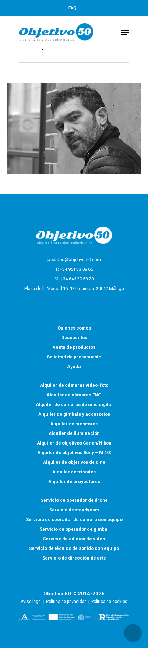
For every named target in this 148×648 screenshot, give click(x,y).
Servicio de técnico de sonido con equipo (74, 548)
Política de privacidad (66, 601)
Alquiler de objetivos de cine (74, 462)
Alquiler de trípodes (74, 471)
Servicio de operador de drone (74, 500)
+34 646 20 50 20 (77, 278)
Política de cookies (109, 601)
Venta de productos (74, 347)
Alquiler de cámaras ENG (74, 394)
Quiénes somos (74, 328)
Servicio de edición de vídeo (74, 538)
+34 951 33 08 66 (76, 269)
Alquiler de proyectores (74, 481)
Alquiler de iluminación (74, 433)
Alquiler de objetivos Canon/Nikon (74, 443)
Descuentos (74, 337)
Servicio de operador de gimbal (74, 529)
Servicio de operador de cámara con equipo (74, 519)
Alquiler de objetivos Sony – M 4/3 (74, 452)
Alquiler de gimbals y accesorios (74, 414)
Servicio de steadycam (74, 509)
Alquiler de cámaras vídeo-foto (74, 385)
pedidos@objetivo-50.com (74, 259)
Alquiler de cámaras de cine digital (74, 404)
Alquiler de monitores (74, 423)
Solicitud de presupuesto (74, 356)
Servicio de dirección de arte (74, 558)
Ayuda (74, 366)
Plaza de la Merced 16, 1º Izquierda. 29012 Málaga (74, 288)
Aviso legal (31, 601)
